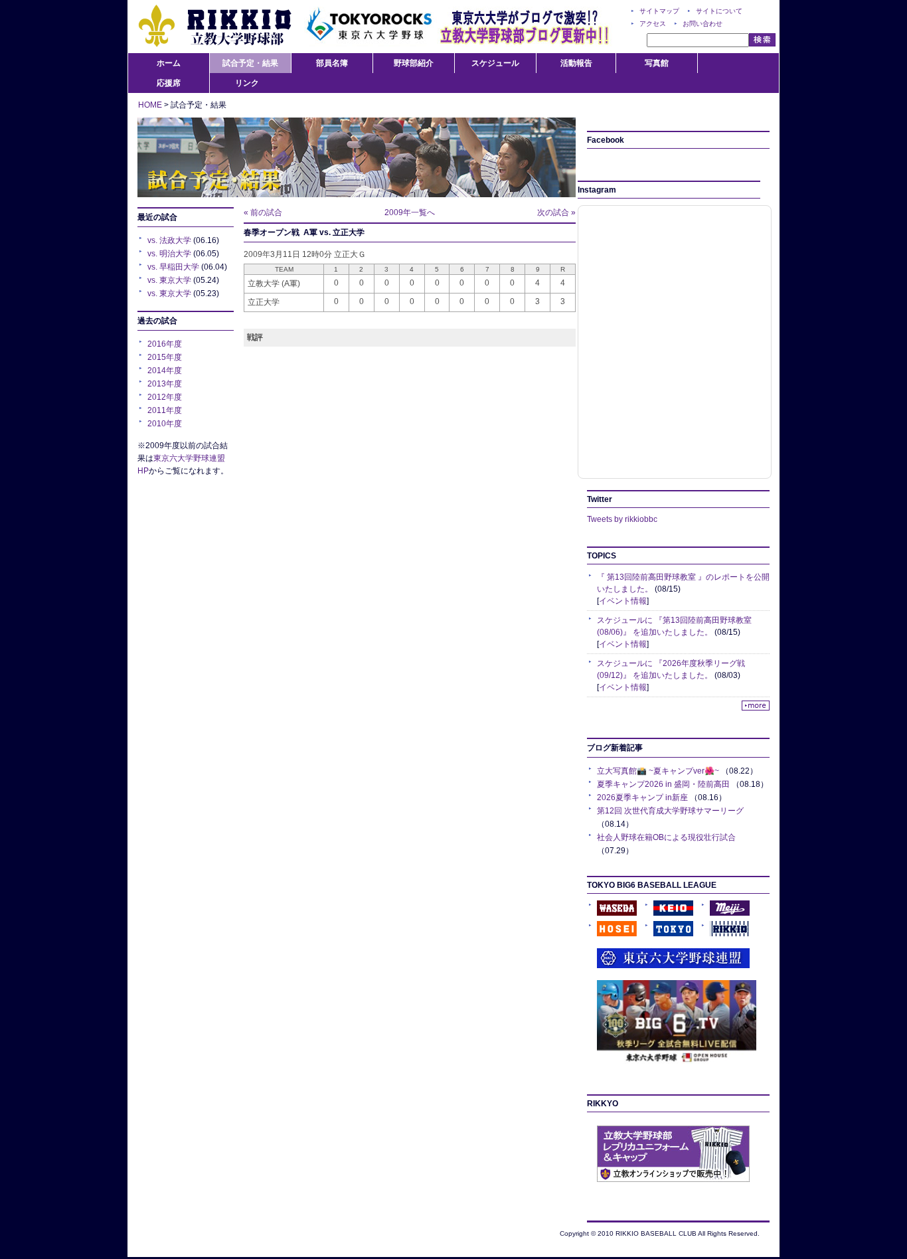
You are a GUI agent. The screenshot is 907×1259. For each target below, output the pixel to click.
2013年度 (164, 383)
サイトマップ (659, 11)
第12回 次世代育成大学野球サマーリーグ (670, 810)
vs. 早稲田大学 (173, 267)
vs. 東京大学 (169, 280)
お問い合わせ (702, 23)
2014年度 (164, 370)
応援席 (169, 83)
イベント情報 (623, 601)
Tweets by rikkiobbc (622, 519)
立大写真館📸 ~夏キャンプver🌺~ (658, 771)
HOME (150, 105)
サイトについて (719, 11)
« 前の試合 (263, 212)
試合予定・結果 (250, 63)
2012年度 (164, 397)
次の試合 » (556, 212)
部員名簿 (332, 63)
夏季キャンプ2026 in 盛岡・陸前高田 (663, 784)
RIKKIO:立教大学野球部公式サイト (214, 26)
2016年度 (164, 344)
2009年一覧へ (409, 212)
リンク (247, 83)
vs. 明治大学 (169, 253)
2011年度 (164, 410)
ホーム (169, 63)
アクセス (652, 23)
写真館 (657, 63)
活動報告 (576, 63)
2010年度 (164, 423)
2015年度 (164, 357)
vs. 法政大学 (169, 240)
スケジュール (495, 63)
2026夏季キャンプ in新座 (642, 797)
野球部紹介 (414, 63)
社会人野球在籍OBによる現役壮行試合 (666, 837)
